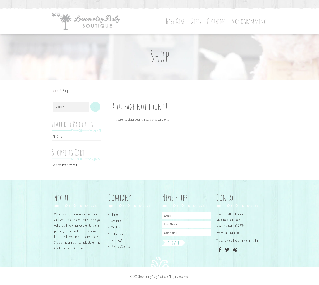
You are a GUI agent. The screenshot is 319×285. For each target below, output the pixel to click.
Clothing (216, 21)
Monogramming (249, 21)
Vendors (116, 227)
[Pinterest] (235, 250)
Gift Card (57, 136)
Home (55, 90)
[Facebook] (219, 250)
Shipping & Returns (121, 240)
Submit (173, 243)
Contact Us (117, 233)
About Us (116, 221)
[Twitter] (227, 250)
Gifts (196, 21)
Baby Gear (175, 21)
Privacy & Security (120, 246)
